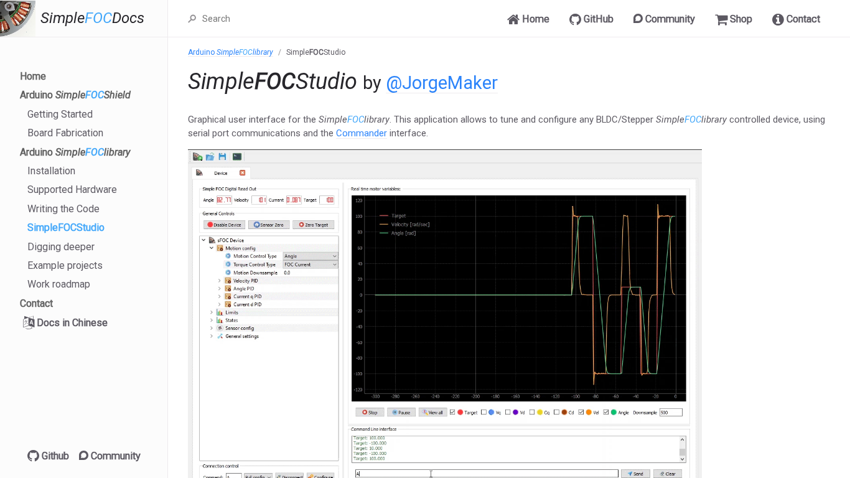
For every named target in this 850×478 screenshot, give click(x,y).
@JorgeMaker (442, 82)
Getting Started (60, 114)
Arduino (75, 95)
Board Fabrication (65, 133)
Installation (51, 171)
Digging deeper (61, 247)
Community (114, 456)
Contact (36, 303)
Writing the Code (63, 209)
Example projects (65, 265)
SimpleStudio (66, 227)
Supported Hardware (72, 189)
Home (33, 76)
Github (54, 456)
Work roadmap (58, 284)
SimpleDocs (92, 18)
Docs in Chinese (71, 323)
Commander (361, 133)
